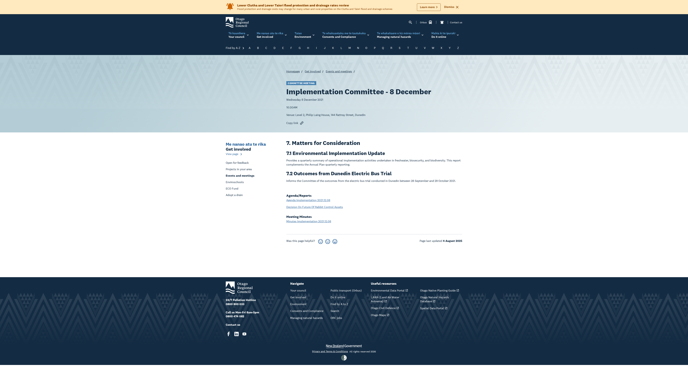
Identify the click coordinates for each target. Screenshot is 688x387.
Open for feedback (237, 163)
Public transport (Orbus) (346, 290)
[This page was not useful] (320, 240)
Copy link (292, 123)
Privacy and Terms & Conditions (330, 351)
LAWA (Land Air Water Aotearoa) (385, 299)
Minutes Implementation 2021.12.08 (308, 221)
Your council (298, 290)
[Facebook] (228, 334)
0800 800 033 (235, 304)
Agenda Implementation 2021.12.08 (308, 200)
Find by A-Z (233, 48)
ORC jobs (336, 318)
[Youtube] (244, 334)
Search (335, 311)
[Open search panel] (410, 22)
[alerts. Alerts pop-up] (442, 22)
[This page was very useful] (335, 240)
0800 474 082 (235, 316)
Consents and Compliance (306, 311)
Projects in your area (239, 169)
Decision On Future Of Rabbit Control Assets (314, 207)
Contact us (456, 22)
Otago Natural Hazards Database (434, 299)
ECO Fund (232, 188)
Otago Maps (378, 315)
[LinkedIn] (236, 334)
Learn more (427, 7)
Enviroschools (235, 182)
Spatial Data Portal (432, 308)
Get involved (313, 71)
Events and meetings (339, 71)
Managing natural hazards (306, 318)
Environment (298, 304)
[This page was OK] (328, 240)
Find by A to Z (339, 304)
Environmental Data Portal (388, 290)
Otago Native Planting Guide (438, 290)
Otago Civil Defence (383, 308)
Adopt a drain (234, 195)
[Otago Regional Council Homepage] (237, 22)
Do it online (338, 297)
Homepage (293, 71)
